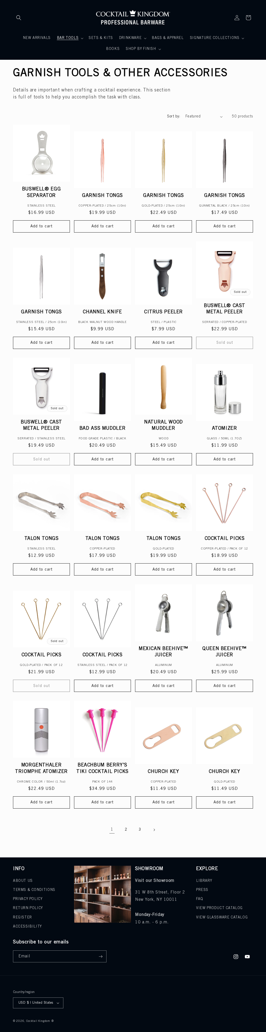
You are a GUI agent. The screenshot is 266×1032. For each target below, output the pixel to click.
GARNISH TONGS (102, 195)
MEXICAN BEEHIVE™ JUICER (163, 651)
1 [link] (112, 829)
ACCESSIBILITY (27, 926)
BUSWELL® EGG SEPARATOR (41, 192)
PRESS (202, 890)
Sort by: (173, 116)
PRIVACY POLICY (27, 899)
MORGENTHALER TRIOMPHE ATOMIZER (41, 768)
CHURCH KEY (163, 771)
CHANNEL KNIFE (102, 312)
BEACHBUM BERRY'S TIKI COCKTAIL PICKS (102, 768)
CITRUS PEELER (163, 312)
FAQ (199, 899)
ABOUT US (23, 881)
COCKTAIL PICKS (225, 538)
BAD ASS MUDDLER (102, 428)
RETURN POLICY (28, 908)
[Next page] (154, 830)
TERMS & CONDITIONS (34, 890)
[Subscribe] (100, 956)
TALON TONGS (41, 538)
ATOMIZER (224, 428)
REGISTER (22, 917)
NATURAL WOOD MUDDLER (163, 425)
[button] (18, 17)
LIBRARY (204, 881)
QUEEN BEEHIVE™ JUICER (224, 651)
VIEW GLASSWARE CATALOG (222, 917)
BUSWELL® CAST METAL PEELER (224, 308)
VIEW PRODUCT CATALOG (219, 908)
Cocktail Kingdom (38, 1021)
